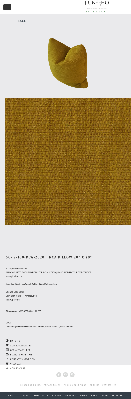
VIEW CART (16, 363)
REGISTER (117, 395)
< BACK (20, 21)
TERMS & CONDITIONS (75, 385)
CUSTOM (57, 395)
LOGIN (104, 395)
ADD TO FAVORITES (21, 345)
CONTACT (25, 395)
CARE (94, 395)
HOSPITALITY (41, 395)
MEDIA (83, 395)
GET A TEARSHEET (20, 350)
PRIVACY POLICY (52, 385)
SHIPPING (94, 385)
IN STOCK (71, 395)
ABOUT (12, 395)
